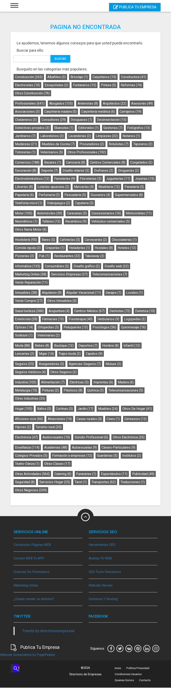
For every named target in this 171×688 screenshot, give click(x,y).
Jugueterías (118, 179)
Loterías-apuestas (53, 187)
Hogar (23, 409)
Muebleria (109, 187)
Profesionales (29, 103)
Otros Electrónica (129, 437)
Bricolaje (79, 77)
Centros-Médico (89, 311)
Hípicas (23, 427)
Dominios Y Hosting (103, 599)
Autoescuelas (84, 447)
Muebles (108, 409)
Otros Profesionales (87, 152)
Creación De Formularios (31, 572)
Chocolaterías (124, 240)
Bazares (52, 162)
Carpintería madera (60, 112)
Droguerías (128, 171)
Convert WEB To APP (29, 558)
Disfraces (103, 171)
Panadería (134, 187)
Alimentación (53, 382)
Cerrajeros (130, 112)
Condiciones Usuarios (128, 674)
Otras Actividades (32, 474)
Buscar (60, 58)
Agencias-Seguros (85, 364)
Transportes (104, 482)
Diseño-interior (76, 171)
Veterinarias (48, 335)
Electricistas (27, 85)
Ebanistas (63, 128)
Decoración (25, 171)
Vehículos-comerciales (110, 221)
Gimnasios (135, 419)
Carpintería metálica (98, 112)
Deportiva (87, 346)
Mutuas (113, 364)
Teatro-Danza (27, 464)
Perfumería (49, 195)
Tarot (81, 482)
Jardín (85, 409)
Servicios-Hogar (54, 482)
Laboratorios (52, 136)
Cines (113, 419)
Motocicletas (139, 213)
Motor (23, 213)
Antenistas (88, 103)
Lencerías (24, 354)
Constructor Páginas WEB (32, 545)
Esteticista (26, 319)
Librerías (24, 187)
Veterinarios (51, 152)
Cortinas (64, 409)
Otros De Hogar (137, 409)
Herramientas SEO (102, 545)
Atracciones (60, 419)
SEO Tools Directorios (105, 572)
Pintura (108, 85)
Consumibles (57, 266)
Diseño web (116, 266)
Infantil (131, 346)
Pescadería (75, 195)
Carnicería (75, 162)
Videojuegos (58, 203)
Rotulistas (118, 144)
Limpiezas (107, 136)
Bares (48, 240)
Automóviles (49, 213)
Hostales (104, 248)
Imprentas (103, 382)
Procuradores (91, 144)
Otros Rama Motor (31, 229)
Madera (126, 382)
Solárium (24, 335)
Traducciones (133, 482)
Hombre (110, 346)
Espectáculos (114, 474)
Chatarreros (26, 120)
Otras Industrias (30, 398)
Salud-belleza (29, 311)
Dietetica (145, 311)
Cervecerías (96, 240)
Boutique (64, 346)
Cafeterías (70, 240)
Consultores (53, 120)
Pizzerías (24, 256)
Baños (44, 409)
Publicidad (143, 474)
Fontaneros (84, 85)
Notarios (131, 136)
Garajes (113, 293)
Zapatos (94, 354)
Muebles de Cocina (58, 144)
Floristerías (90, 179)
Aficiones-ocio (29, 419)
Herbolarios (108, 319)
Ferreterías (64, 179)
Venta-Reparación (31, 282)
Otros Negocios (31, 490)
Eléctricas (79, 382)
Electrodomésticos (32, 179)
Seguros (24, 364)
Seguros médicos (30, 372)
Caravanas (77, 213)
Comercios (27, 162)
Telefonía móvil (28, 203)
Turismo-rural (49, 427)
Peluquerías (76, 327)
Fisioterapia (81, 319)
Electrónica (26, 437)
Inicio (118, 668)
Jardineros (25, 136)
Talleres (51, 221)
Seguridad (25, 482)
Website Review (101, 585)
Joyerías (144, 179)
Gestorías (112, 128)
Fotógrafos (138, 128)
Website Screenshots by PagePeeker (27, 655)
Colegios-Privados (31, 456)
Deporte (49, 171)
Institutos (131, 456)
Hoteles (127, 248)
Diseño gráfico (87, 266)
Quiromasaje (133, 327)
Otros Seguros (63, 372)
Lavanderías (79, 136)
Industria (25, 382)
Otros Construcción (32, 93)
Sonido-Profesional (91, 437)
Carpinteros (104, 77)
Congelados (141, 162)
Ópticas (24, 327)
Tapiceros (142, 144)
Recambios (76, 221)
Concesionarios (106, 213)
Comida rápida (28, 248)
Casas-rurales (89, 419)
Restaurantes (67, 256)
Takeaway (94, 256)
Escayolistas (56, 85)
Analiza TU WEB (100, 558)
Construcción (29, 77)
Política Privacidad (137, 668)
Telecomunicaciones (109, 274)
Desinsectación (111, 120)
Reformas (131, 85)
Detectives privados (32, 128)
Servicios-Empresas (69, 274)
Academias (55, 447)
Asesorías (142, 103)
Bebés (42, 346)
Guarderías (107, 456)
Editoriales (88, 128)
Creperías (54, 248)
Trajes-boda (70, 354)
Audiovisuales (56, 437)
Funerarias (86, 474)
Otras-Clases (57, 464)
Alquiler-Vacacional (83, 293)
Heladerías (79, 248)
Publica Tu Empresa (137, 7)
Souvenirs (100, 195)
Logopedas (135, 319)
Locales (134, 293)
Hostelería (26, 240)
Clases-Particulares (118, 447)
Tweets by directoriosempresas (48, 631)
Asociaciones (27, 112)
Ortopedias (48, 327)
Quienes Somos (124, 680)
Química (95, 390)
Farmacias (53, 319)
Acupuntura (59, 311)
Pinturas (50, 390)
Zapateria (84, 203)
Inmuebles (26, 293)
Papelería (24, 195)
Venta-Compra (29, 301)
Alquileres (52, 293)
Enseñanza (27, 447)
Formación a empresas (72, 456)
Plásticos (73, 390)
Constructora (133, 77)
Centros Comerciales (107, 162)
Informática (27, 266)
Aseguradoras (51, 364)
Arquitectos (114, 103)
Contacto (145, 680)
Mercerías (84, 187)
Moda (22, 346)
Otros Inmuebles (62, 301)
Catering (62, 474)
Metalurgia (26, 390)
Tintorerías (25, 152)
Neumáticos (26, 221)
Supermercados (129, 195)
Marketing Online (30, 274)
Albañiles (56, 77)
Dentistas (119, 311)
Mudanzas (26, 144)
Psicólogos (104, 327)
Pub (44, 256)
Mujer (46, 354)
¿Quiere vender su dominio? (34, 599)
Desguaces (81, 120)
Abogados (61, 103)
